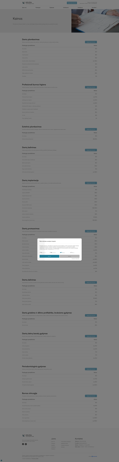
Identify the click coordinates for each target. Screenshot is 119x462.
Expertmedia (77, 258)
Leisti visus (49, 256)
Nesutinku (69, 256)
